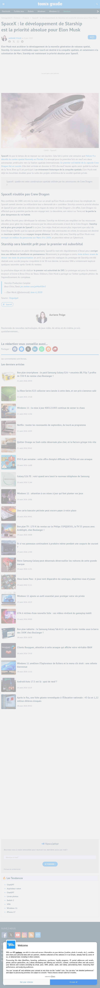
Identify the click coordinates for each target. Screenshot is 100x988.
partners (19, 952)
